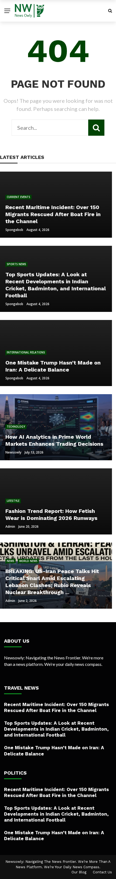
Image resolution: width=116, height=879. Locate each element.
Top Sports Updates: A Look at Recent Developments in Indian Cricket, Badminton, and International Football (56, 729)
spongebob (14, 229)
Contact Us (102, 872)
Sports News (16, 264)
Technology (16, 426)
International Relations (26, 352)
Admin (10, 526)
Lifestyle (13, 501)
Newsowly (13, 452)
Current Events (18, 197)
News (10, 561)
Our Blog (78, 872)
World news (28, 561)
